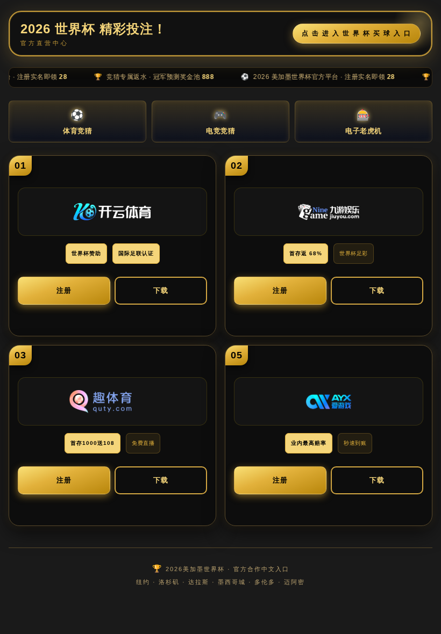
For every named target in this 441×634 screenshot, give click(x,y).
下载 (160, 290)
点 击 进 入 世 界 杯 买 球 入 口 (356, 33)
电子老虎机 (363, 122)
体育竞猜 (77, 122)
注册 (64, 290)
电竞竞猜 (220, 122)
